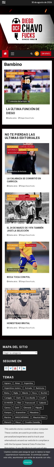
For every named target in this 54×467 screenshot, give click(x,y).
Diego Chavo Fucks (27, 118)
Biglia (16, 393)
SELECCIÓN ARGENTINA (17, 153)
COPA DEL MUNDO (26, 147)
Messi (18, 422)
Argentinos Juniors (12, 388)
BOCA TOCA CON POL (18, 277)
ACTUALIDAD (12, 73)
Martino (7, 417)
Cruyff (42, 398)
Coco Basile (30, 398)
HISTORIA (10, 76)
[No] (50, 457)
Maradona (34, 412)
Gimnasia (27, 407)
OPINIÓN (22, 150)
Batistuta (40, 388)
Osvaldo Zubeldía (32, 422)
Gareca (7, 407)
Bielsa (6, 393)
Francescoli (30, 402)
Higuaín (38, 407)
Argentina (28, 383)
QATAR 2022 (32, 150)
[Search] (31, 53)
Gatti (17, 407)
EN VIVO (46, 53)
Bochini (44, 393)
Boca (34, 393)
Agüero (7, 383)
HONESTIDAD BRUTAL (18, 323)
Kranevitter (21, 412)
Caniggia (8, 398)
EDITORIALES (30, 73)
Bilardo (25, 393)
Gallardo (42, 402)
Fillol (19, 402)
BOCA (21, 73)
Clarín (18, 398)
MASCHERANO (22, 417)
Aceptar (27, 462)
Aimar (17, 383)
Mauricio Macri (39, 417)
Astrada (28, 388)
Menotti (7, 422)
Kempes (7, 412)
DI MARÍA (8, 402)
